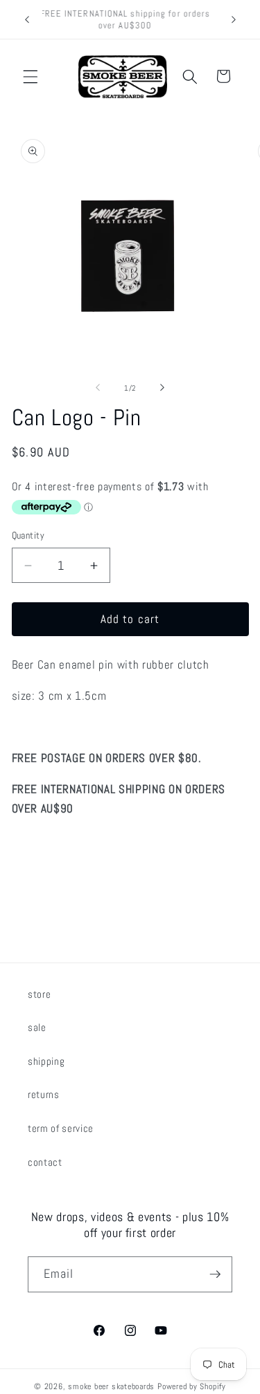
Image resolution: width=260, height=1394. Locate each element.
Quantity (28, 535)
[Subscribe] (215, 1274)
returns (44, 1095)
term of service (61, 1128)
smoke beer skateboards (111, 1386)
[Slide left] (98, 388)
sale (37, 1027)
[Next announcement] (233, 19)
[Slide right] (162, 388)
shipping (46, 1061)
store (39, 994)
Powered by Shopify (191, 1386)
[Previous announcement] (27, 19)
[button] (30, 76)
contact (45, 1162)
